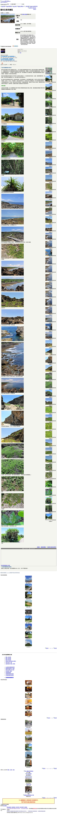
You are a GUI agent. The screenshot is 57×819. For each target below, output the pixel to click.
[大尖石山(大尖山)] (28, 645)
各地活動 (27, 6)
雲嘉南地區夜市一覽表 (10, 668)
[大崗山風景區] (28, 726)
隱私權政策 (9, 807)
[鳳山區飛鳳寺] (28, 773)
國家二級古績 (8, 658)
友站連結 (5, 805)
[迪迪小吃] (28, 709)
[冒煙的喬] (28, 691)
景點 (8, 769)
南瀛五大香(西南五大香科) (11, 661)
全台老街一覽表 (9, 671)
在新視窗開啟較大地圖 (5, 565)
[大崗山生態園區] (28, 742)
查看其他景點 (43, 547)
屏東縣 (23, 14)
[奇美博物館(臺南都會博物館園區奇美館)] (28, 782)
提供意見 (18, 807)
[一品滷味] (28, 715)
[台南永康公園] (28, 766)
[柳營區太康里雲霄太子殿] (28, 795)
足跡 (11, 769)
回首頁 (38, 547)
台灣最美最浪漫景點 (10, 675)
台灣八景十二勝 (9, 662)
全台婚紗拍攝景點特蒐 (10, 667)
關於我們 (22, 807)
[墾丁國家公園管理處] (28, 613)
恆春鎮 (26, 14)
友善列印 (54, 547)
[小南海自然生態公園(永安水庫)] (28, 750)
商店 (16, 6)
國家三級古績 (8, 659)
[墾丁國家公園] (28, 629)
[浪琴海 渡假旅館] (28, 697)
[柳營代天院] (28, 784)
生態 (20, 52)
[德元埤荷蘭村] (28, 734)
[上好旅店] (28, 703)
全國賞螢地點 (8, 672)
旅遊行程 (35, 6)
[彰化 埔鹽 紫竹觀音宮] (28, 771)
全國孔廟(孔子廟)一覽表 (10, 663)
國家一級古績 (8, 657)
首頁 (4, 6)
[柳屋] (28, 792)
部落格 (25, 807)
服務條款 (13, 807)
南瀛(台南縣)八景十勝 (10, 669)
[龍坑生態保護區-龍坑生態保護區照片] (48, 73)
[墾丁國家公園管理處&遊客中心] (28, 621)
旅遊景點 (10, 6)
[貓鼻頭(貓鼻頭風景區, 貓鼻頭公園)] (28, 758)
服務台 (22, 6)
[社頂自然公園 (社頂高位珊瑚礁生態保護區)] (28, 637)
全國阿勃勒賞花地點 (10, 673)
